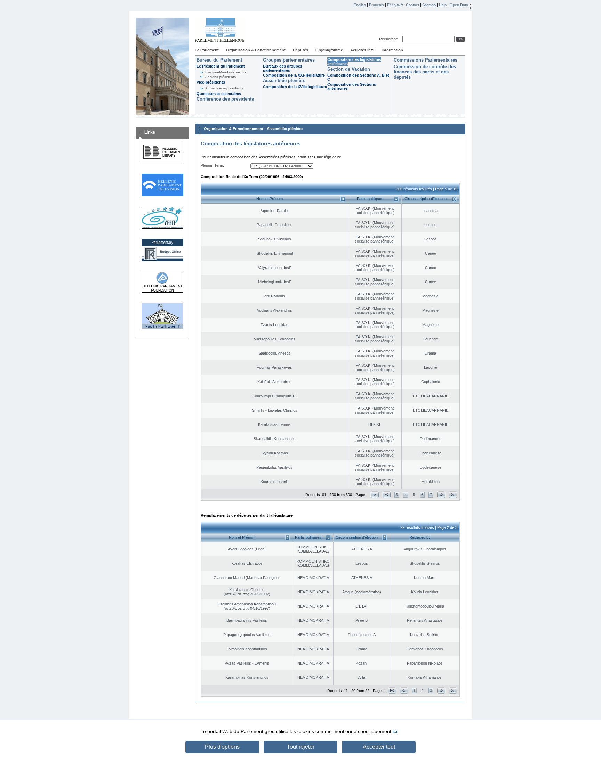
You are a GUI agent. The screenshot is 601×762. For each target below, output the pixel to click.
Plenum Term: (212, 165)
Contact (412, 5)
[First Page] (374, 494)
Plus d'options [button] (222, 747)
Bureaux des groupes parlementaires (282, 68)
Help (443, 5)
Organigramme (329, 50)
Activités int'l (362, 50)
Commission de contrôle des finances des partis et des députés (425, 72)
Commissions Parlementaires (425, 60)
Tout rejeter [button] (300, 747)
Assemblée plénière (284, 80)
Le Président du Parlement (221, 66)
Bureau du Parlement (219, 60)
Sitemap (429, 5)
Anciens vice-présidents (224, 88)
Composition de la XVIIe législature (295, 87)
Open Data (459, 5)
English (360, 5)
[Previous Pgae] (386, 494)
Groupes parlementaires (289, 60)
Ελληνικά (395, 5)
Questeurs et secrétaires (219, 94)
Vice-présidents (211, 82)
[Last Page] (453, 494)
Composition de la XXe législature (294, 75)
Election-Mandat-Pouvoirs (225, 72)
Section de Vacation (348, 69)
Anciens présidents (220, 77)
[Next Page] (441, 494)
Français (376, 5)
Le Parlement (207, 50)
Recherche (389, 39)
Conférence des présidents (225, 99)
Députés (300, 50)
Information (392, 50)
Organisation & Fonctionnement (256, 50)
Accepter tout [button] (379, 747)
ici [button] (395, 731)
